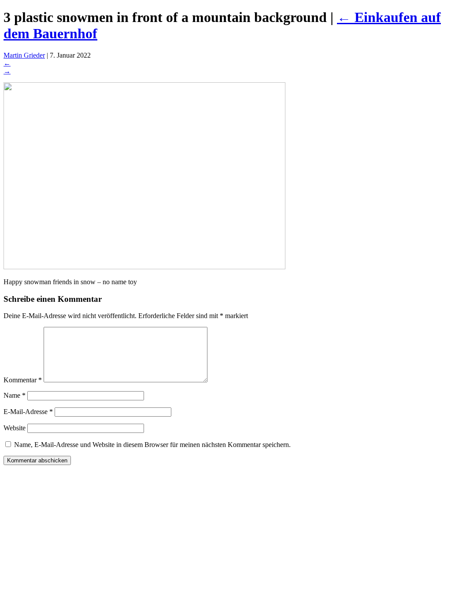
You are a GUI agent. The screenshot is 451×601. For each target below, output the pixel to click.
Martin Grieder (24, 55)
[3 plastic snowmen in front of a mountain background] (144, 267)
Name (15, 395)
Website (15, 428)
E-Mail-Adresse (28, 411)
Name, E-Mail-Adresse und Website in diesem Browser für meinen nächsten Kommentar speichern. (152, 444)
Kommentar (23, 380)
